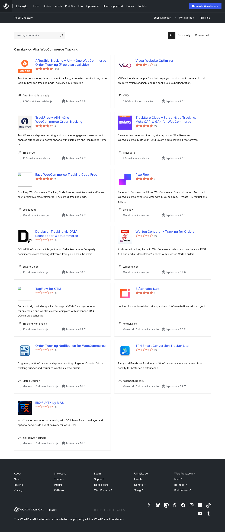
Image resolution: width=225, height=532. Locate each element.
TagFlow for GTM (48, 289)
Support (99, 479)
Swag (139, 490)
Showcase (60, 473)
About (17, 473)
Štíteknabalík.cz (147, 289)
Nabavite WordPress (205, 6)
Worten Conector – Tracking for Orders (165, 231)
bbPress (180, 484)
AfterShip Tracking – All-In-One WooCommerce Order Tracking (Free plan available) (70, 62)
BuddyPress (182, 490)
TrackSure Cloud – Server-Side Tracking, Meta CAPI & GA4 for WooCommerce (166, 119)
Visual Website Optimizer (154, 60)
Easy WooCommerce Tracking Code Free (66, 174)
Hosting (18, 484)
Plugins (58, 484)
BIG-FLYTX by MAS (49, 403)
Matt (178, 479)
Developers (101, 484)
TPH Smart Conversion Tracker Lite (162, 346)
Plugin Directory (23, 17)
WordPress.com (185, 473)
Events (138, 479)
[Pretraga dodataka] (61, 35)
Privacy (18, 490)
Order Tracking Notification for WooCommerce (70, 346)
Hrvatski (52, 509)
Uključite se (141, 473)
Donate (140, 484)
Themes (59, 479)
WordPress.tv (103, 490)
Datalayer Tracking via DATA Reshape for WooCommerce (56, 233)
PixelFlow (143, 174)
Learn (97, 473)
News (17, 479)
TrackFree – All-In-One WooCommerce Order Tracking (58, 119)
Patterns (59, 490)
